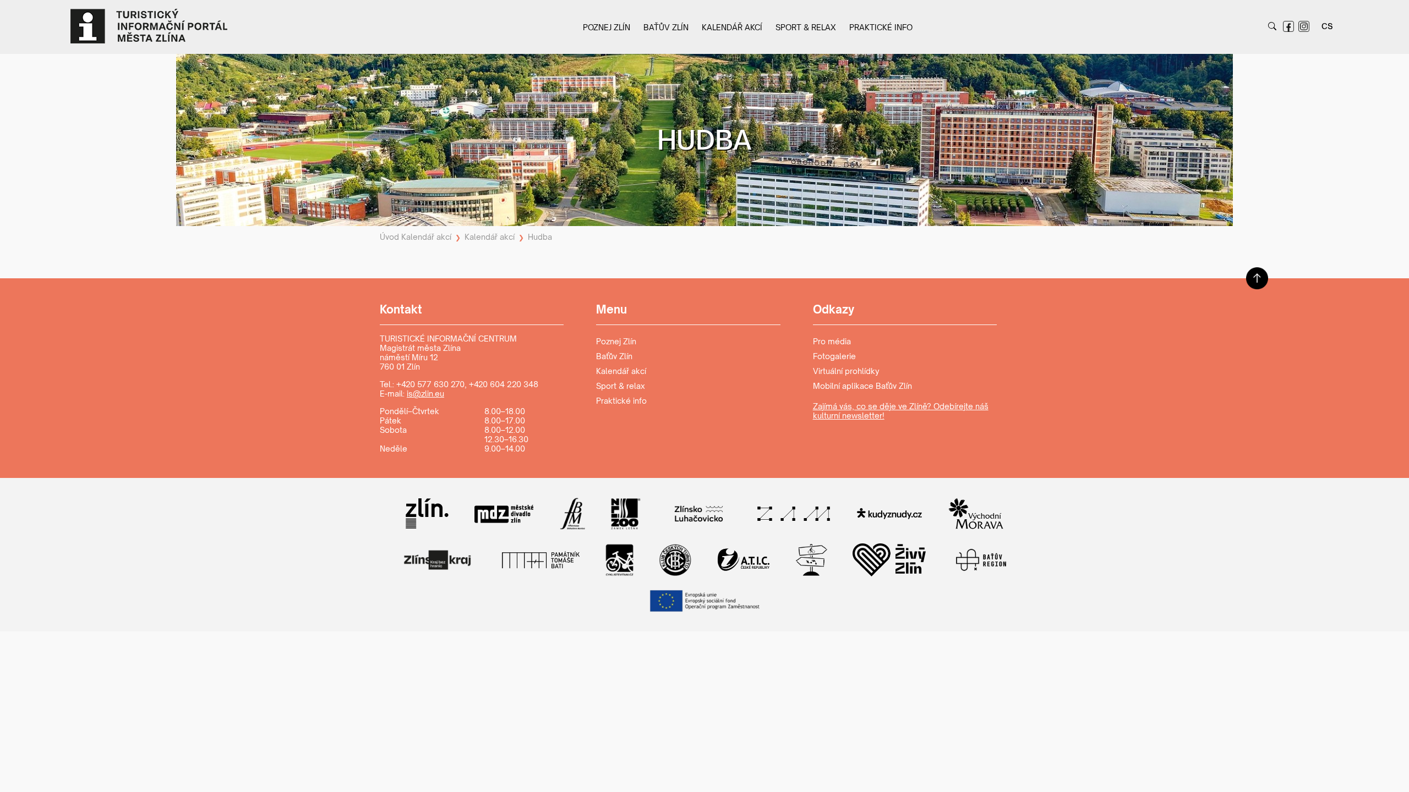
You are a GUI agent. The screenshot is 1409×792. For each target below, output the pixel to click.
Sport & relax (806, 27)
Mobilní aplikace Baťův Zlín (862, 386)
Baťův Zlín (666, 27)
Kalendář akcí (732, 27)
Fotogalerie (834, 356)
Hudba (540, 236)
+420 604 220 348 (503, 384)
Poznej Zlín (606, 27)
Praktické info (881, 27)
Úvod (389, 236)
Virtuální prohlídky (846, 371)
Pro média (832, 341)
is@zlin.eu (425, 393)
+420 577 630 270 (430, 384)
